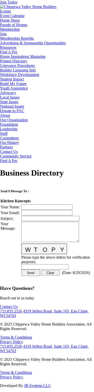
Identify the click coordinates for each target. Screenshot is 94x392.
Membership (10, 29)
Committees (9, 138)
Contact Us (9, 151)
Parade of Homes (13, 25)
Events (5, 11)
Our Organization (14, 120)
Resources (8, 47)
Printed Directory (13, 61)
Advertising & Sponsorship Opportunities (33, 43)
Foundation (9, 124)
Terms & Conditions (16, 337)
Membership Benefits (17, 38)
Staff (4, 133)
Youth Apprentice (14, 88)
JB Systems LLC (37, 385)
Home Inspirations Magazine (23, 56)
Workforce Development (19, 74)
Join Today (9, 2)
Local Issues (10, 97)
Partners (6, 147)
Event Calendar (12, 16)
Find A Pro (8, 52)
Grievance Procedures (17, 65)
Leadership (9, 129)
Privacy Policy (11, 342)
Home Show (10, 20)
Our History (9, 142)
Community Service (16, 156)
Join (3, 34)
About (5, 115)
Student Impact (12, 79)
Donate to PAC (12, 111)
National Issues (12, 106)
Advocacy (8, 93)
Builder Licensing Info (18, 70)
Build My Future (13, 84)
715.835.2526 (11, 311)
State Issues (9, 102)
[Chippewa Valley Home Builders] (28, 7)
